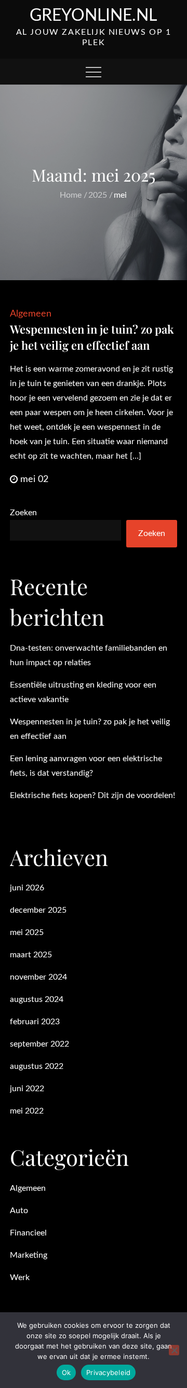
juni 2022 (27, 1088)
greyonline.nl (93, 15)
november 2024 (38, 977)
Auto (19, 1210)
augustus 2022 (36, 1066)
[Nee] (174, 1350)
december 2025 (38, 910)
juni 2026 (27, 888)
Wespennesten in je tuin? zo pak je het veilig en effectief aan (92, 337)
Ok (66, 1372)
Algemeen (30, 314)
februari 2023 (35, 1022)
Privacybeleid (108, 1372)
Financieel (28, 1233)
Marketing (28, 1255)
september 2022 (39, 1044)
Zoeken (23, 513)
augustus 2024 (36, 999)
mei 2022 (27, 1111)
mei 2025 (27, 932)
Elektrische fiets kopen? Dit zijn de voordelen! (92, 795)
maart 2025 (31, 955)
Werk (20, 1277)
